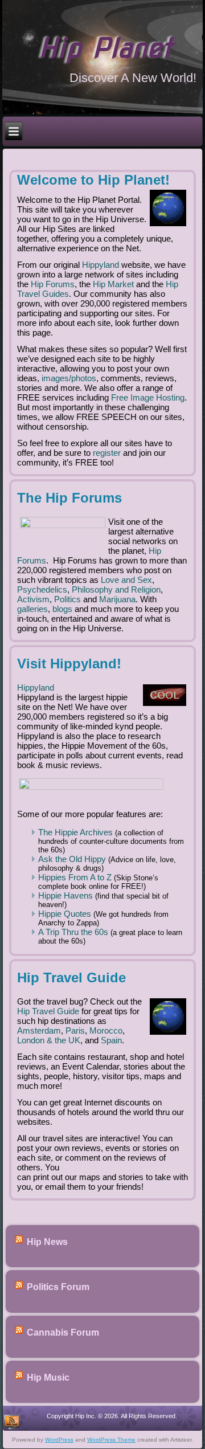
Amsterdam (39, 1030)
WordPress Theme (111, 1439)
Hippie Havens (65, 895)
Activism (33, 599)
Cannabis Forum (63, 1332)
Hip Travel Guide (48, 1011)
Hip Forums (53, 284)
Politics (67, 599)
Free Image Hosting (147, 397)
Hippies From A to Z (75, 877)
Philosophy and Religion (116, 589)
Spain (111, 1040)
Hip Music (48, 1377)
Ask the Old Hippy (72, 859)
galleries (32, 609)
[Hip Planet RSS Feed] (12, 1422)
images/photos (69, 378)
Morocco (105, 1030)
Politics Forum (58, 1287)
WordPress (59, 1439)
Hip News (47, 1242)
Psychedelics (42, 589)
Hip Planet (105, 47)
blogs (62, 609)
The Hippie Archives (75, 832)
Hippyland (100, 265)
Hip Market (113, 284)
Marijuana (117, 599)
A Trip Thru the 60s (73, 932)
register (107, 453)
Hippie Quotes (64, 914)
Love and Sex (126, 580)
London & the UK (48, 1040)
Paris (75, 1030)
